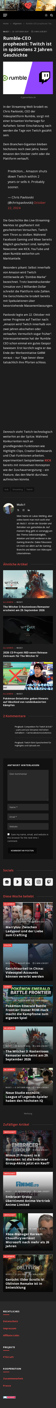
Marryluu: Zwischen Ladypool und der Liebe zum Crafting (24, 931)
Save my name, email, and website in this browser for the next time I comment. (27, 837)
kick (7, 489)
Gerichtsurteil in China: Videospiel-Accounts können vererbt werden (25, 972)
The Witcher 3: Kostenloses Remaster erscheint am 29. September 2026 (26, 608)
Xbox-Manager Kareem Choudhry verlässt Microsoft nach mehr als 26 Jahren (27, 1240)
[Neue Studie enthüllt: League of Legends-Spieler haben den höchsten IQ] (28, 1086)
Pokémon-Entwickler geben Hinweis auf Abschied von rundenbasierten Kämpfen (25, 702)
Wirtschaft (9, 1132)
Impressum (9, 1328)
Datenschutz (10, 1321)
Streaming (17, 489)
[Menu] (5, 15)
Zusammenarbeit (13, 1378)
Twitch (29, 489)
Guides (7, 987)
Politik (7, 945)
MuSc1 (6, 31)
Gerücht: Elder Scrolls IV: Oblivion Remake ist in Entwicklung (25, 1283)
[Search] (51, 15)
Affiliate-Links (11, 1335)
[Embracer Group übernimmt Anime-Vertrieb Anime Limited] (28, 1190)
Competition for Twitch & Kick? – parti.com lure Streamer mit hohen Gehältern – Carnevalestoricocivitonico (33, 729)
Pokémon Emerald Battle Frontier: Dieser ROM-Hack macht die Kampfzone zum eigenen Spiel (27, 1012)
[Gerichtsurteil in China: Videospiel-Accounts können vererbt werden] (28, 962)
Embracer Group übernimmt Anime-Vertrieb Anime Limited (28, 1201)
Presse (7, 1385)
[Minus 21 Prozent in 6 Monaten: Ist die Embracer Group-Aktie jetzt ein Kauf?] (28, 1149)
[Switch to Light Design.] (46, 15)
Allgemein (9, 904)
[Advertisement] (28, 397)
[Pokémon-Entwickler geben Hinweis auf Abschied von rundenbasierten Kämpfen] (28, 676)
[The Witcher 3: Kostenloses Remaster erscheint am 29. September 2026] (28, 584)
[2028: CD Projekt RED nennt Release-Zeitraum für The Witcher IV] (28, 630)
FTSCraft (8, 1356)
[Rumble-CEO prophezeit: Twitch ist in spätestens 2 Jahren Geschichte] (28, 78)
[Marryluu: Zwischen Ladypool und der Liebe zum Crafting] (28, 921)
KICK (47, 460)
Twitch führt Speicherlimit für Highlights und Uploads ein (33, 744)
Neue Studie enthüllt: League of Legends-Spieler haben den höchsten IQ (27, 1097)
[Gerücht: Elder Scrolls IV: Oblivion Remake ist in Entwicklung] (28, 1273)
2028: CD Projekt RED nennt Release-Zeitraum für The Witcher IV (25, 654)
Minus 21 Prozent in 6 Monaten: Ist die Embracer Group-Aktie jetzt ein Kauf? (27, 1159)
